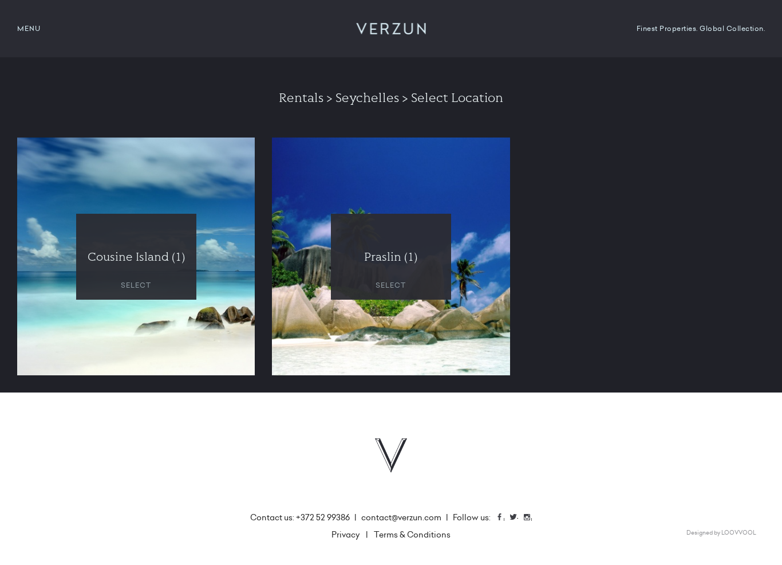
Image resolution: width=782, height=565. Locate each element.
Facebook (503, 518)
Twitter (517, 518)
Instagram (531, 518)
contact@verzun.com (401, 517)
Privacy (345, 534)
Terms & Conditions (412, 534)
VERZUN (391, 28)
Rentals (301, 97)
